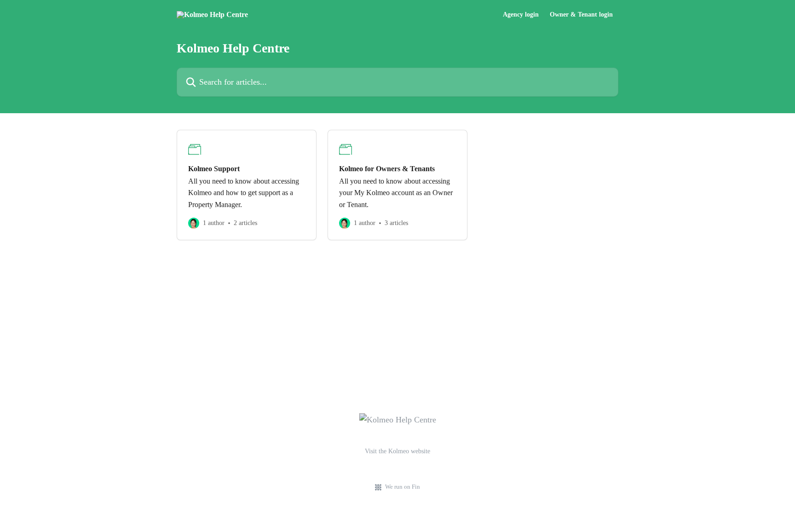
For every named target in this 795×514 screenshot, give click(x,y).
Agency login (521, 15)
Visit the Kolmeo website (397, 451)
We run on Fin (402, 486)
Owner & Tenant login (581, 15)
